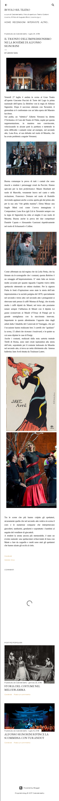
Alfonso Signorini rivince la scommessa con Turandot (26, 736)
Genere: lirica (9, 560)
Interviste (33, 22)
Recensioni (19, 22)
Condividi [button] (8, 556)
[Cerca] (53, 4)
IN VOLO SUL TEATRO (17, 9)
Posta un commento (22, 694)
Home (7, 22)
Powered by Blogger (32, 788)
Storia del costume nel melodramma (22, 687)
